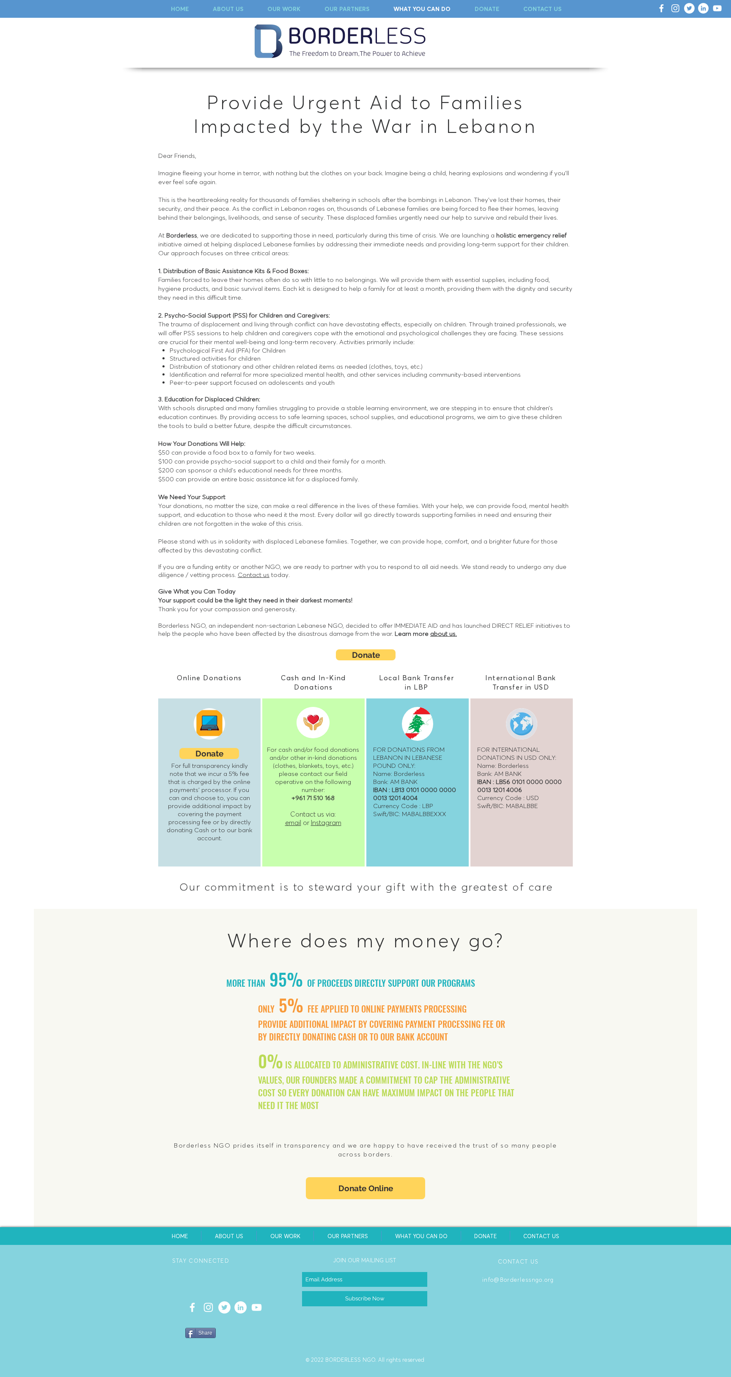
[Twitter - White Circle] (689, 8)
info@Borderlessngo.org (518, 1279)
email (293, 822)
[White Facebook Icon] (661, 8)
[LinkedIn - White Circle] (703, 8)
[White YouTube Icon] (717, 8)
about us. (443, 633)
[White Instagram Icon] (675, 8)
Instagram (326, 822)
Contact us (253, 575)
